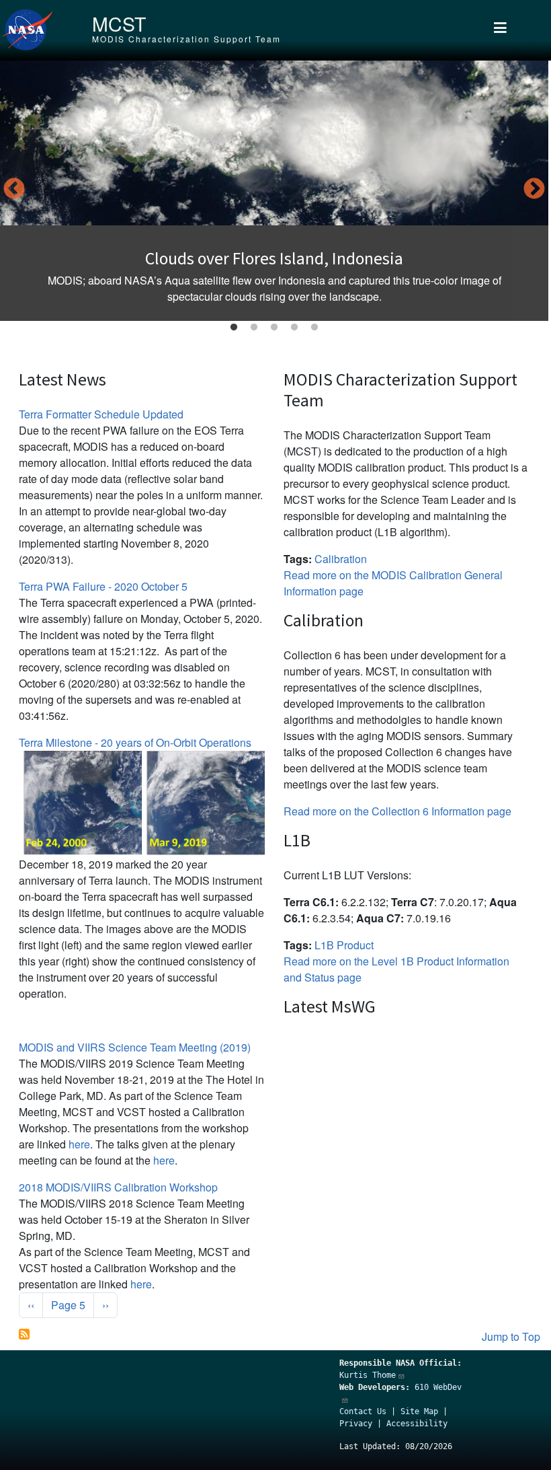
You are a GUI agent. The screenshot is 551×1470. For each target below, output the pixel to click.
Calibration (340, 558)
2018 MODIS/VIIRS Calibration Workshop (118, 1187)
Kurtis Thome (367, 1375)
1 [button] (234, 327)
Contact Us (362, 1411)
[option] (274, 191)
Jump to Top (511, 1336)
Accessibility (417, 1423)
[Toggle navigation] (500, 30)
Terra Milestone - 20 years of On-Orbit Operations (135, 742)
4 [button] (294, 327)
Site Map (419, 1411)
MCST (119, 23)
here (79, 1144)
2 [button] (254, 327)
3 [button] (274, 327)
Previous (14, 190)
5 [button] (314, 327)
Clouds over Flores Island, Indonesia (274, 258)
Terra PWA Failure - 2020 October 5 (103, 586)
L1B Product (344, 945)
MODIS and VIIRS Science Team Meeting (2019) (135, 1047)
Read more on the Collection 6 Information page (397, 811)
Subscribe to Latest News (24, 1334)
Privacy (355, 1423)
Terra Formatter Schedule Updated (101, 414)
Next (534, 190)
